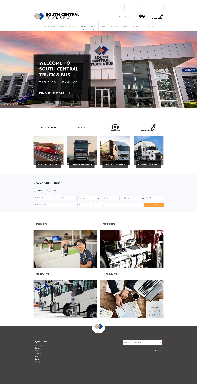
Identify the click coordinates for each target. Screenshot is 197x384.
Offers (103, 27)
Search (155, 205)
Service (37, 348)
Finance (114, 27)
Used (54, 190)
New (40, 190)
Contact (38, 353)
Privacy (37, 362)
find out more (52, 93)
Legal (37, 359)
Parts (37, 351)
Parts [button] (83, 27)
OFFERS (108, 224)
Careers (135, 27)
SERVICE (43, 274)
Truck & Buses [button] (50, 27)
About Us (38, 345)
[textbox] (43, 198)
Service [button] (93, 27)
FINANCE (110, 274)
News (124, 27)
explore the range (48, 164)
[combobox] (43, 198)
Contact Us (148, 27)
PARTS (41, 224)
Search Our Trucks (68, 27)
